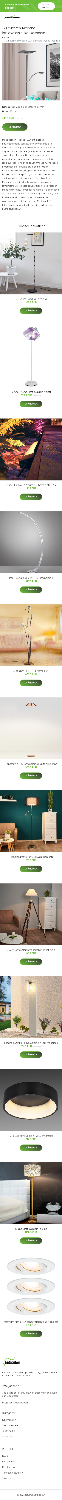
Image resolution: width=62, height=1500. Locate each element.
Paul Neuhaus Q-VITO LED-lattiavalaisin (31, 577)
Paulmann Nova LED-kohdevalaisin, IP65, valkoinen (31, 1321)
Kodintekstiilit (9, 1419)
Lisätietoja (14, 127)
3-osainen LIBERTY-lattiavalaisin (31, 670)
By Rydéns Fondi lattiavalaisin (31, 298)
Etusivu (5, 37)
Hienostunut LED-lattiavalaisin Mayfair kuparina (31, 763)
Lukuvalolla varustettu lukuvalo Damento (31, 856)
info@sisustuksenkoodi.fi (15, 1402)
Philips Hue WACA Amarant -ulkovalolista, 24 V (31, 484)
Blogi (5, 1456)
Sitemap (6, 1478)
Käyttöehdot (8, 1467)
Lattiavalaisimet (36, 106)
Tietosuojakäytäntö (12, 1472)
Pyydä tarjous (46, 5)
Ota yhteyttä (8, 1461)
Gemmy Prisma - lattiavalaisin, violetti (31, 391)
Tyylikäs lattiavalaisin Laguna (31, 1228)
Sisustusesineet (10, 1425)
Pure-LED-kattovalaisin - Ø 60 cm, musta (31, 1135)
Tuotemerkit (8, 1430)
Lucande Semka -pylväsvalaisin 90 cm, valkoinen (31, 1042)
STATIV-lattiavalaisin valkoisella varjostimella (31, 949)
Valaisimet (21, 106)
